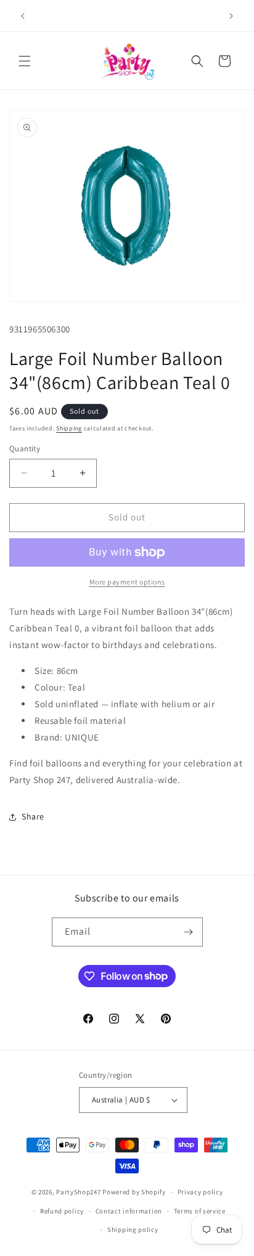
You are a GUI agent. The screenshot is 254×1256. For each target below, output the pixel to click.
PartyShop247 (78, 1192)
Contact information (129, 1211)
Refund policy (62, 1211)
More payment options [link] (127, 581)
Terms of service (200, 1211)
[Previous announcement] (22, 16)
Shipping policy (132, 1229)
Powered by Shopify (134, 1192)
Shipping (69, 428)
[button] (24, 61)
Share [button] (33, 816)
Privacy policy (200, 1192)
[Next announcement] (231, 16)
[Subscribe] (188, 931)
